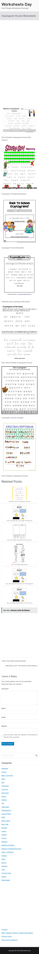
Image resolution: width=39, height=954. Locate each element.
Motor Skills (6, 821)
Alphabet (5, 768)
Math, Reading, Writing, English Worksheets (17, 933)
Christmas (5, 786)
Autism (4, 772)
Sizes (3, 859)
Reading (4, 842)
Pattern (4, 835)
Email (4, 717)
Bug (3, 782)
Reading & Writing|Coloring (11, 849)
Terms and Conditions (10, 940)
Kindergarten (6, 810)
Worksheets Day (17, 4)
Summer (4, 866)
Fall (3, 803)
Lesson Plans (6, 814)
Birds (3, 779)
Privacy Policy (7, 936)
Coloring (5, 789)
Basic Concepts (7, 775)
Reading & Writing (8, 845)
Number (4, 828)
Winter (4, 877)
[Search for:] (20, 755)
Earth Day (5, 793)
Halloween (5, 807)
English (4, 800)
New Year (5, 824)
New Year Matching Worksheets (14, 661)
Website (4, 726)
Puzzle (4, 838)
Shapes (4, 856)
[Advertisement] (19, 45)
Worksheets (6, 880)
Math (3, 817)
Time (3, 870)
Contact (4, 929)
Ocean (4, 831)
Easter (4, 796)
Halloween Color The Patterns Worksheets (20, 666)
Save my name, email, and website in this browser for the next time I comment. (20, 736)
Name (4, 708)
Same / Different (8, 852)
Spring (4, 863)
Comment (5, 689)
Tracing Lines (6, 873)
